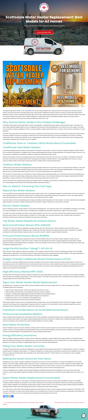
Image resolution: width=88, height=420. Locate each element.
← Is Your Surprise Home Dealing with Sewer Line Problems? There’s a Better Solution (23, 403)
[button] (44, 32)
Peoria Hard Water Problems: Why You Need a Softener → (69, 402)
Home (25, 26)
